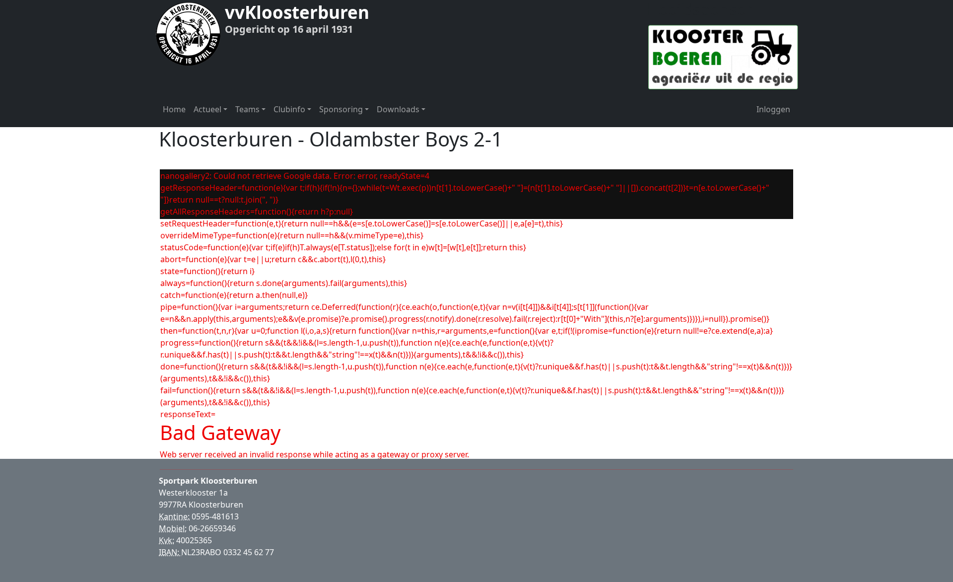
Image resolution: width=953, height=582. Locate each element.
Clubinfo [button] (289, 109)
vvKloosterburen (297, 12)
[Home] (188, 33)
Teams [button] (247, 109)
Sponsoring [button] (341, 109)
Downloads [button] (398, 109)
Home (174, 109)
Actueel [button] (207, 109)
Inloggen (773, 109)
